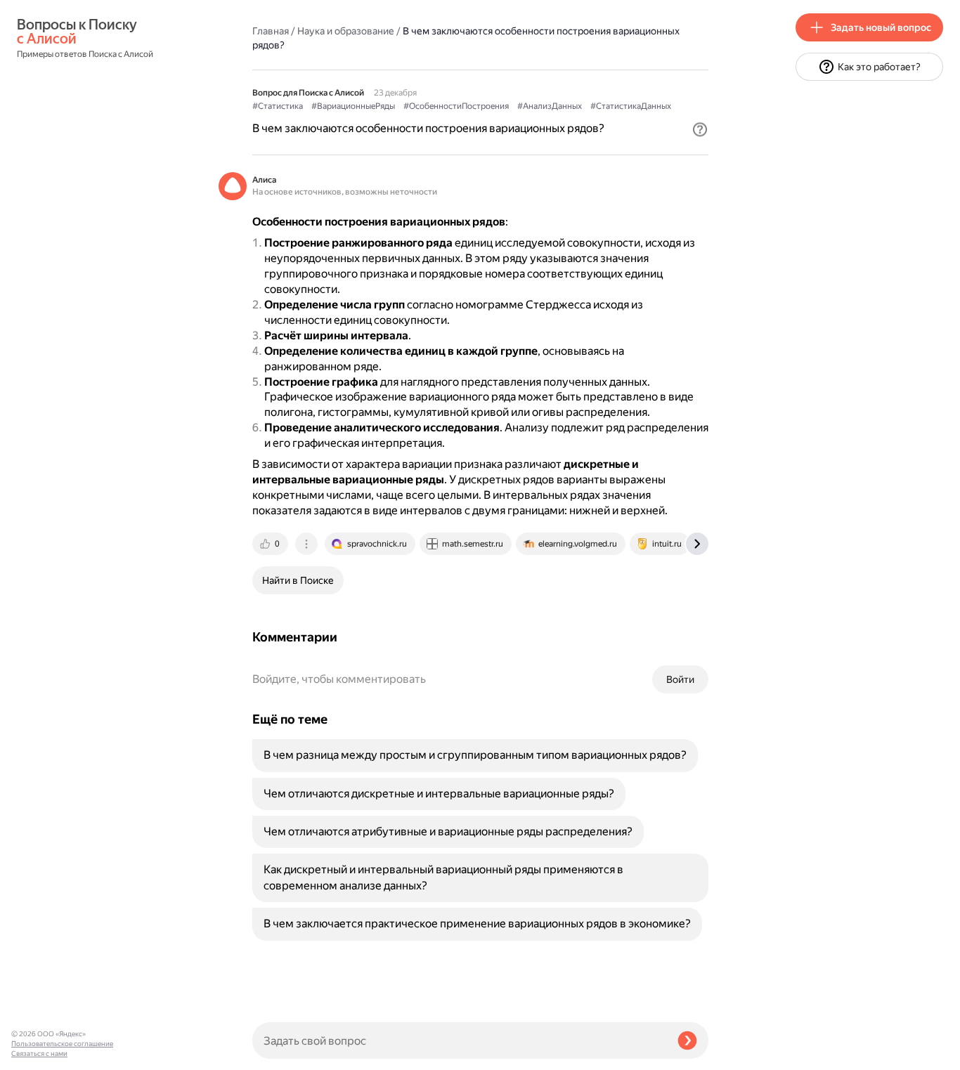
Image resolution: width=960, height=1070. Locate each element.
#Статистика (277, 106)
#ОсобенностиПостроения (456, 106)
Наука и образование (345, 31)
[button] (700, 129)
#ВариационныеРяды (353, 106)
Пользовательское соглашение (62, 1044)
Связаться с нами (39, 1053)
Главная (270, 31)
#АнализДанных (549, 106)
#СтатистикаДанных (630, 106)
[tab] (271, 544)
